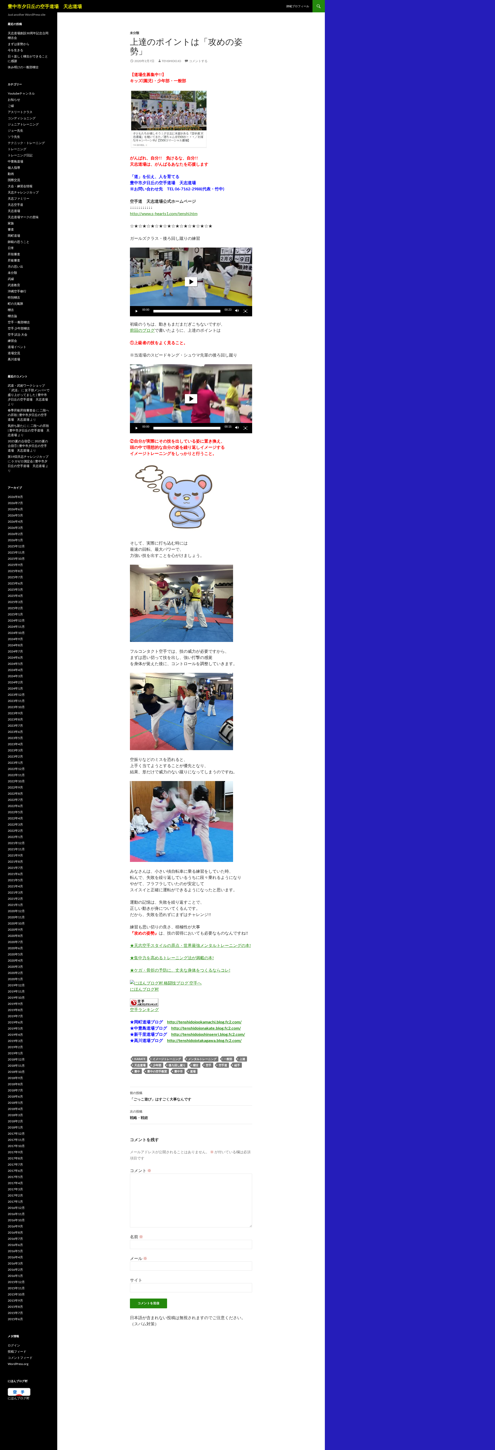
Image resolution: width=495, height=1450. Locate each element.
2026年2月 (15, 534)
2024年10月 (16, 633)
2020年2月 (15, 973)
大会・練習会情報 (20, 186)
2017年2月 (15, 1195)
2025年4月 (15, 596)
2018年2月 (15, 1121)
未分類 (134, 33)
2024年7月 (15, 651)
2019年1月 (15, 1053)
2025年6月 (15, 583)
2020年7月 (15, 942)
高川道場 (14, 359)
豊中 (137, 1071)
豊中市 (178, 1071)
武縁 (11, 279)
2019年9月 (15, 1004)
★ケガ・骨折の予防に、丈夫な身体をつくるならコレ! (180, 970)
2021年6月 (15, 874)
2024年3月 (15, 676)
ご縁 (11, 106)
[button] (191, 281)
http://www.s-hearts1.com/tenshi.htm (163, 213)
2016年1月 (15, 1276)
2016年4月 (15, 1257)
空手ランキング (144, 1009)
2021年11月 (16, 849)
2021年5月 (15, 880)
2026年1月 (15, 540)
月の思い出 (15, 266)
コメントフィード (20, 1358)
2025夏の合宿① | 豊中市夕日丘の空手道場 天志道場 (28, 445)
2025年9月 (15, 565)
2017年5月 (15, 1177)
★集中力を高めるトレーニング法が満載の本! (172, 957)
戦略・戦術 (139, 1114)
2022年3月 (15, 824)
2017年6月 (15, 1171)
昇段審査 (14, 254)
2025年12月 (16, 546)
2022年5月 (15, 812)
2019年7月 (15, 1016)
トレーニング (17, 149)
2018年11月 (16, 1065)
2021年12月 (16, 843)
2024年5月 (15, 664)
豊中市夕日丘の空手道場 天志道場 (45, 6)
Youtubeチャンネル (21, 93)
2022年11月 (16, 775)
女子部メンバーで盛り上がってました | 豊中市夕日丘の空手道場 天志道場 (29, 394)
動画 (11, 174)
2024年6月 (15, 657)
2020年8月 (15, 936)
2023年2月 (15, 756)
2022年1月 (15, 837)
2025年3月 (15, 602)
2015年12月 (16, 1282)
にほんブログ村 (144, 989)
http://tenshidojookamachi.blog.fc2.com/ (204, 1021)
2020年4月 (15, 960)
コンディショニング (22, 118)
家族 (11, 223)
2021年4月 (15, 886)
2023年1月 (15, 763)
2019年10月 (16, 997)
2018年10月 (16, 1072)
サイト (136, 1279)
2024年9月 (15, 639)
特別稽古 (14, 297)
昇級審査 (14, 260)
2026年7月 (15, 503)
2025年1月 (15, 614)
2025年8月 (15, 571)
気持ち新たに (17, 426)
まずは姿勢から (18, 44)
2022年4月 (15, 818)
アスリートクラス (20, 112)
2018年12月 (16, 1059)
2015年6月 (15, 1319)
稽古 (196, 1065)
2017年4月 (15, 1183)
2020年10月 (16, 923)
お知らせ (14, 99)
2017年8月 (15, 1158)
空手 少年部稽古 (19, 328)
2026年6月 (15, 509)
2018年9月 (15, 1078)
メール (138, 1258)
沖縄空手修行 (17, 291)
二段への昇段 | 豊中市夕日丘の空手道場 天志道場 (28, 414)
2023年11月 (16, 701)
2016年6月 (15, 1245)
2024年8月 (15, 645)
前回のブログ (142, 330)
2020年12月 (16, 911)
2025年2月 (15, 608)
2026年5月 (15, 515)
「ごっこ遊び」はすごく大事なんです (160, 1096)
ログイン (14, 1345)
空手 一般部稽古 (19, 322)
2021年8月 (15, 861)
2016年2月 (15, 1269)
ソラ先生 (14, 137)
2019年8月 (15, 1010)
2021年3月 (15, 892)
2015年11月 (16, 1288)
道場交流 (14, 353)
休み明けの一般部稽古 (23, 67)
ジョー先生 (15, 130)
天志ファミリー (18, 198)
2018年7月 (15, 1090)
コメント (140, 1170)
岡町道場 (14, 236)
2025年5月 (15, 589)
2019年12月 (16, 985)
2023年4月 (15, 744)
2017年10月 (16, 1146)
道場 (193, 1071)
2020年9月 (15, 929)
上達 (242, 1059)
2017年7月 (15, 1164)
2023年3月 (15, 750)
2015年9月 (15, 1300)
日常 (11, 248)
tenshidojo (171, 61)
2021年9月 (15, 855)
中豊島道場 (15, 161)
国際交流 (14, 180)
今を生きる (15, 50)
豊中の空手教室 (157, 1071)
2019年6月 (15, 1022)
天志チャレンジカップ (23, 192)
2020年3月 (15, 967)
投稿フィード (17, 1351)
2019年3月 (15, 1041)
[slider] (186, 311)
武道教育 (14, 285)
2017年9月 (15, 1152)
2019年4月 (15, 1035)
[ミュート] (237, 311)
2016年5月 (15, 1251)
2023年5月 (15, 738)
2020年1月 (15, 979)
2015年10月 (16, 1294)
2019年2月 (15, 1047)
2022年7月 (15, 800)
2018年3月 (15, 1115)
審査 (11, 229)
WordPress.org (18, 1364)
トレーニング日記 (20, 155)
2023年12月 (16, 695)
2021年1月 (15, 905)
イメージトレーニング (167, 1059)
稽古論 (12, 316)
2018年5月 (15, 1103)
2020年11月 (16, 917)
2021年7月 (15, 868)
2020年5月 (15, 954)
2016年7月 (15, 1239)
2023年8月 (15, 719)
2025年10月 (16, 559)
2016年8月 (15, 1232)
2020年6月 (15, 948)
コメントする (198, 61)
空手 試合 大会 (17, 334)
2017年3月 (15, 1189)
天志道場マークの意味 (23, 217)
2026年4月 (15, 521)
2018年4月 (15, 1109)
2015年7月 (15, 1313)
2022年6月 (15, 806)
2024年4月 (15, 670)
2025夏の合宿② (19, 441)
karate (139, 1059)
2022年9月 (15, 787)
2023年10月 (16, 707)
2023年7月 (15, 725)
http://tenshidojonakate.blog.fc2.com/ (206, 1027)
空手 (208, 1065)
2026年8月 (15, 497)
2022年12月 (16, 769)
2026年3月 (15, 528)
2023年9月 (15, 713)
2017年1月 (15, 1201)
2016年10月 (16, 1220)
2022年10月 (16, 781)
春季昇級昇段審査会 (22, 410)
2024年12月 (16, 620)
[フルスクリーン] (245, 311)
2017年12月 (16, 1133)
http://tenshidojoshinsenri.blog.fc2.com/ (208, 1034)
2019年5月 (15, 1028)
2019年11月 (16, 991)
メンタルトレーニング (202, 1059)
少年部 (157, 1065)
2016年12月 (16, 1208)
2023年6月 (15, 732)
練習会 (12, 341)
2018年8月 (15, 1084)
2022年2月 (15, 831)
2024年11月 (16, 627)
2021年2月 (15, 899)
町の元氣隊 (15, 304)
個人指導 (14, 167)
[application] (191, 282)
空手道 (223, 1065)
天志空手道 (15, 205)
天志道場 (140, 1065)
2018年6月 (15, 1096)
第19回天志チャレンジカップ (28, 457)
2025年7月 (15, 577)
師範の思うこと (18, 242)
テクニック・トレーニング (26, 143)
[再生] (136, 311)
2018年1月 (15, 1127)
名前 (136, 1236)
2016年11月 (16, 1214)
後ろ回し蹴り (177, 1065)
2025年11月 (16, 552)
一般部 (228, 1059)
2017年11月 (16, 1140)
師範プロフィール (297, 6)
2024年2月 (15, 682)
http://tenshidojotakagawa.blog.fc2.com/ (204, 1040)
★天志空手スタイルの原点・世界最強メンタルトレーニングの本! (190, 945)
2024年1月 (15, 688)
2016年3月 (15, 1263)
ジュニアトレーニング (23, 124)
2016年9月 (15, 1226)
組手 (237, 1065)
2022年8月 (15, 793)
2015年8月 (15, 1307)
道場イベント (17, 347)
